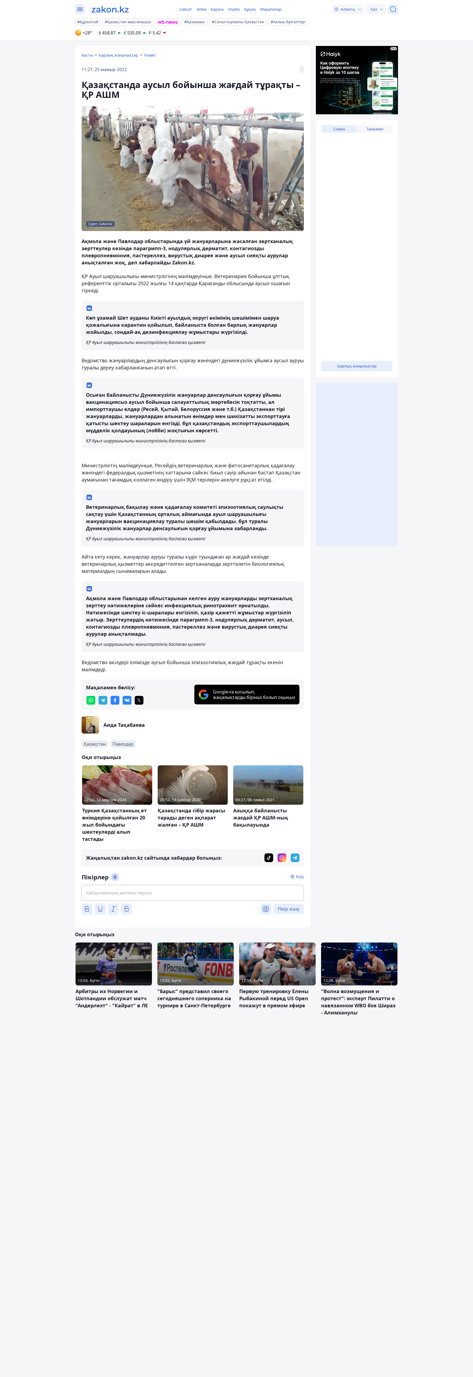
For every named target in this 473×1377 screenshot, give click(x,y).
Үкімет (150, 55)
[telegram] (103, 700)
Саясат (185, 9)
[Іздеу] (393, 9)
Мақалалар (271, 9)
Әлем (201, 9)
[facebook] (115, 700)
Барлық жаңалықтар (118, 55)
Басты (87, 55)
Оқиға (234, 9)
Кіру (300, 876)
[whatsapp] (91, 700)
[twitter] (139, 700)
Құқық (250, 9)
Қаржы (217, 9)
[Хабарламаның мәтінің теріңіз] (193, 893)
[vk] (127, 700)
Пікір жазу (288, 909)
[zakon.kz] (110, 9)
